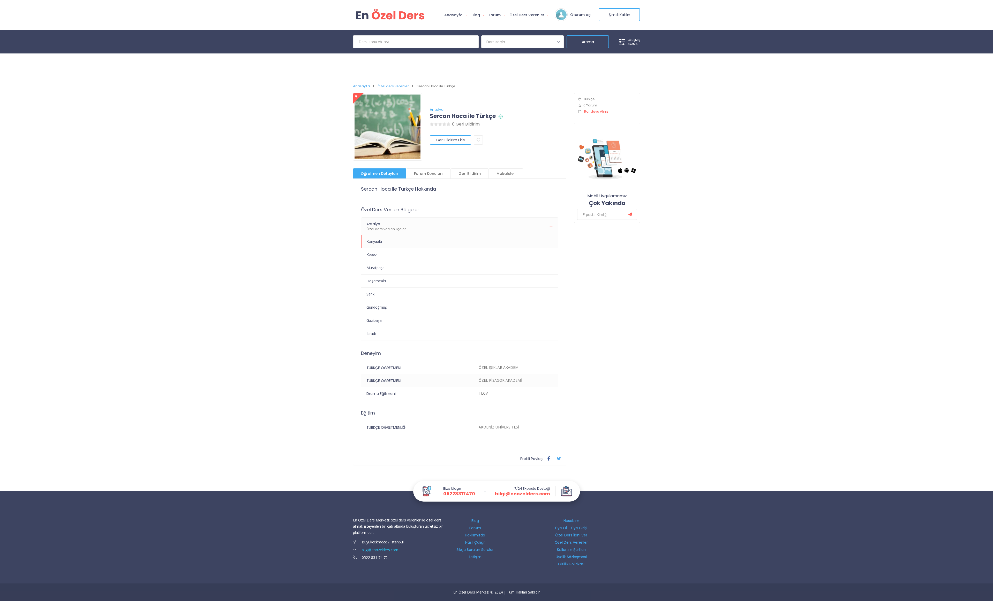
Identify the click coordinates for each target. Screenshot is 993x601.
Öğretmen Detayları (379, 173)
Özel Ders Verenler (526, 15)
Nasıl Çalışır (475, 542)
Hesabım (571, 520)
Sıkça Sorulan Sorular (475, 549)
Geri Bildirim (469, 173)
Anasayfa (453, 15)
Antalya (436, 109)
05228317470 (459, 493)
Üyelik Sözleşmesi (571, 556)
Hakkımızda (475, 535)
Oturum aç (580, 14)
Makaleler (505, 173)
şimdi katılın (619, 14)
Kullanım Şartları (571, 549)
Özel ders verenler (393, 86)
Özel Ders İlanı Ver (571, 535)
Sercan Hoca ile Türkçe (463, 116)
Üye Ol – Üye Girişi (571, 527)
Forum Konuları (428, 173)
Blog (475, 15)
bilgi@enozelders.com (522, 493)
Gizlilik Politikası (571, 564)
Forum (495, 15)
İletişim (475, 556)
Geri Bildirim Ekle (450, 140)
